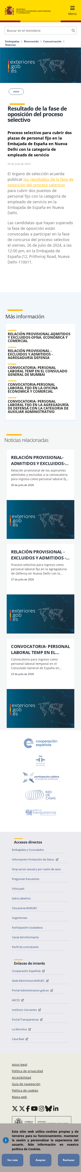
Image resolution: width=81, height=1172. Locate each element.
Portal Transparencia (25, 1019)
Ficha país (18, 889)
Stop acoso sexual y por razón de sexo (36, 869)
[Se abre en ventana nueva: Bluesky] (48, 1108)
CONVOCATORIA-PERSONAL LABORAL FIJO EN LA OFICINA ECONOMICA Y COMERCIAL (33, 388)
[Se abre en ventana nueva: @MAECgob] (15, 1108)
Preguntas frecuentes (25, 879)
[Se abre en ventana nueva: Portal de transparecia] (40, 812)
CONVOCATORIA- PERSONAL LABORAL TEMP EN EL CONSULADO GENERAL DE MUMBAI (37, 371)
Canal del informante (25, 937)
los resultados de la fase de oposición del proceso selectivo (40, 182)
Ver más (12, 1160)
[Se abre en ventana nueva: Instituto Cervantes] (41, 760)
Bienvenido (31, 41)
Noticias (10, 45)
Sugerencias (19, 918)
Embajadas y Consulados (28, 850)
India (16, 91)
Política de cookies (25, 1090)
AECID (16, 1000)
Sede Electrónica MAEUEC (28, 981)
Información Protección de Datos (33, 859)
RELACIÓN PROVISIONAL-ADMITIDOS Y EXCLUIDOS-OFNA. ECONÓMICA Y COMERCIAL (39, 337)
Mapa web (19, 1097)
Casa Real (18, 1039)
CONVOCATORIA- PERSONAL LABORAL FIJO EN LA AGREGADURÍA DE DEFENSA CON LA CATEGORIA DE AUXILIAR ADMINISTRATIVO (38, 406)
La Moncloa (19, 1029)
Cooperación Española (26, 971)
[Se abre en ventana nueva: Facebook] (28, 1108)
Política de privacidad (27, 1071)
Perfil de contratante (25, 947)
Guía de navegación (26, 1084)
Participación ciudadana (27, 927)
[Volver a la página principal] (27, 10)
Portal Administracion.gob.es (30, 990)
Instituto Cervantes (24, 1010)
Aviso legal (19, 1064)
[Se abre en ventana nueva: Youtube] (34, 1108)
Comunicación (52, 41)
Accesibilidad (21, 1077)
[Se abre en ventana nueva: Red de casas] (40, 795)
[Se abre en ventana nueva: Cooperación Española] (40, 743)
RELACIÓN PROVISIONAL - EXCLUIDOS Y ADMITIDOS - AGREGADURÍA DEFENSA (30, 354)
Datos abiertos (21, 898)
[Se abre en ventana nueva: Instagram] (41, 1108)
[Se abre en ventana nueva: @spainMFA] (22, 1108)
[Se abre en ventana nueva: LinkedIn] (56, 1108)
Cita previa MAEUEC (24, 908)
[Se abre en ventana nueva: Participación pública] (40, 777)
